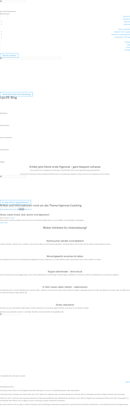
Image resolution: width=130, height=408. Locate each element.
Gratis (128, 47)
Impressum (7, 373)
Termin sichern (9, 55)
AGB (4, 366)
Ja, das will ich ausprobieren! (15, 202)
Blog (128, 45)
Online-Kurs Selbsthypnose (120, 34)
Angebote (6, 359)
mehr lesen (4, 223)
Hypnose (127, 22)
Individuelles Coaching (122, 37)
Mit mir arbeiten (124, 29)
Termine (6, 362)
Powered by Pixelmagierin (14, 378)
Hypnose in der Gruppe (122, 32)
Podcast (127, 42)
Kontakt (127, 50)
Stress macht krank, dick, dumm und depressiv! (24, 214)
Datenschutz (8, 369)
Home (5, 352)
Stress (12, 218)
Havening (127, 24)
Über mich (126, 16)
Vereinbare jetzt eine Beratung (16, 94)
